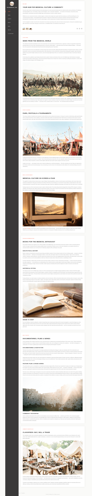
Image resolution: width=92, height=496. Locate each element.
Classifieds (10, 33)
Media (9, 22)
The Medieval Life (12, 7)
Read (9, 26)
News (9, 15)
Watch (29, 228)
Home (9, 11)
